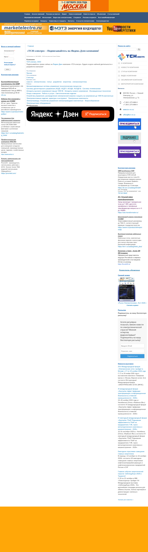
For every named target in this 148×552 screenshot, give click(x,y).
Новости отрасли (89, 14)
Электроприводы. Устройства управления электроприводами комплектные (54, 100)
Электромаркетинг (102, 21)
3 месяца (30, 77)
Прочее (29, 73)
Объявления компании (131, 80)
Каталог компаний (38, 14)
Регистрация (8, 62)
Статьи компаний (113, 14)
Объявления (101, 14)
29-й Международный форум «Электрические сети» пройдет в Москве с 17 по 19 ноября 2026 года (132, 369)
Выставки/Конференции (106, 17)
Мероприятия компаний (32, 17)
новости (29, 81)
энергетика (67, 81)
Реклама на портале (53, 14)
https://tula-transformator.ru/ (128, 212)
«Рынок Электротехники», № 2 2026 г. (132, 303)
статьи (49, 81)
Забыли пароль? (10, 64)
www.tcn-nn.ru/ (128, 109)
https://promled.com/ (8, 173)
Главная (27, 14)
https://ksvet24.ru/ (124, 264)
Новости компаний (75, 14)
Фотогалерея (46, 17)
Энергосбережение (92, 100)
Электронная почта (9, 51)
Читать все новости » (125, 500)
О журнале (77, 17)
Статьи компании (129, 71)
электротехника (40, 81)
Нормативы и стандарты (57, 21)
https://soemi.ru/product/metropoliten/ (12, 112)
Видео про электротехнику (62, 17)
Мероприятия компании (132, 84)
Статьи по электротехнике (85, 21)
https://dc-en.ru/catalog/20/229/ (129, 187)
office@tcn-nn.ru (129, 114)
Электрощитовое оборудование (38, 103)
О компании (126, 63)
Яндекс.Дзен (57, 64)
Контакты (71, 21)
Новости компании (130, 67)
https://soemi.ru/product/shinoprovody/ (130, 228)
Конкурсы (43, 21)
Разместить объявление (129, 270)
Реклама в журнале (89, 17)
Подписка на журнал (31, 21)
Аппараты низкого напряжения (76, 91)
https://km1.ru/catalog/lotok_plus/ (130, 246)
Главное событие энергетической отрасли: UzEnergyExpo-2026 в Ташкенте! (130, 474)
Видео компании (128, 76)
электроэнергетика (79, 81)
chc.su (3, 95)
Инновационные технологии (100, 91)
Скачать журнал (132, 305)
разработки (57, 81)
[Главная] (24, 29)
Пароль (6, 57)
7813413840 (122, 193)
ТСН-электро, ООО (33, 62)
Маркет (64, 14)
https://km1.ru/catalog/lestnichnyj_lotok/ (12, 134)
